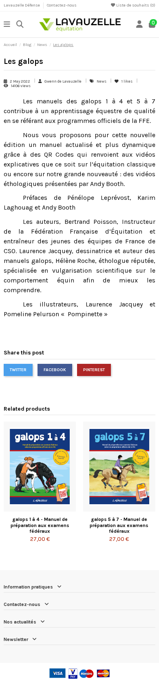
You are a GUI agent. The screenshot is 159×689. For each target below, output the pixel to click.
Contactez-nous (62, 5)
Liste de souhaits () (135, 5)
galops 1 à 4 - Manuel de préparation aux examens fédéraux (40, 525)
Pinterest (94, 369)
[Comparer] (39, 509)
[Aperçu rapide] (49, 509)
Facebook (55, 369)
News (102, 81)
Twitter (18, 369)
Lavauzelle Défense (22, 5)
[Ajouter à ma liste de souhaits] (30, 509)
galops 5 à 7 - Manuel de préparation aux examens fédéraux (119, 525)
